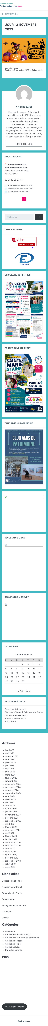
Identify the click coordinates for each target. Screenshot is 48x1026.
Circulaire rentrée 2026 (16, 715)
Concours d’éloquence (15, 709)
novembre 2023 (13, 814)
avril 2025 (10, 771)
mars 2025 (10, 774)
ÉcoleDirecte (8, 899)
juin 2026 (9, 750)
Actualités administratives (17, 934)
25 (34, 677)
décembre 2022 (13, 830)
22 (17, 677)
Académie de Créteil (12, 887)
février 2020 (11, 854)
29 (17, 681)
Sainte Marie (37, 70)
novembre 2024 (13, 787)
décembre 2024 (13, 784)
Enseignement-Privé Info (14, 905)
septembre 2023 (13, 821)
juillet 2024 (10, 799)
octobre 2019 (11, 857)
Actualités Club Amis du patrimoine (22, 937)
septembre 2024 (13, 793)
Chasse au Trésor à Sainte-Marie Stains (24, 712)
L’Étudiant (7, 911)
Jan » (27, 691)
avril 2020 (10, 848)
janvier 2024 (11, 811)
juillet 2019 (10, 864)
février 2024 (11, 808)
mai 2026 (9, 753)
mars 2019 (10, 867)
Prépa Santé (10, 721)
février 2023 (11, 827)
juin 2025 (9, 765)
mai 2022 (9, 833)
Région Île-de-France (12, 893)
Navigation (11, 14)
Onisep (5, 917)
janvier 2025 (11, 781)
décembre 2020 (13, 842)
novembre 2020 (13, 845)
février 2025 (11, 778)
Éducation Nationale (12, 881)
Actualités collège (13, 940)
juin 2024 (9, 802)
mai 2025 (9, 768)
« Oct (20, 691)
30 (23, 681)
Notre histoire (24, 144)
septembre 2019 (13, 861)
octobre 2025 (12, 756)
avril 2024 (10, 805)
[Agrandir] (40, 499)
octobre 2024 (12, 790)
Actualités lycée (11, 68)
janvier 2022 (11, 839)
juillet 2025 (10, 762)
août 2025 (10, 759)
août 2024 (10, 796)
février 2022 (11, 836)
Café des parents (13, 950)
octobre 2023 (12, 817)
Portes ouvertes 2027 (15, 718)
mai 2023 (9, 824)
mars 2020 (10, 851)
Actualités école (13, 944)
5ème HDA (10, 931)
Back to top (23, 1021)
